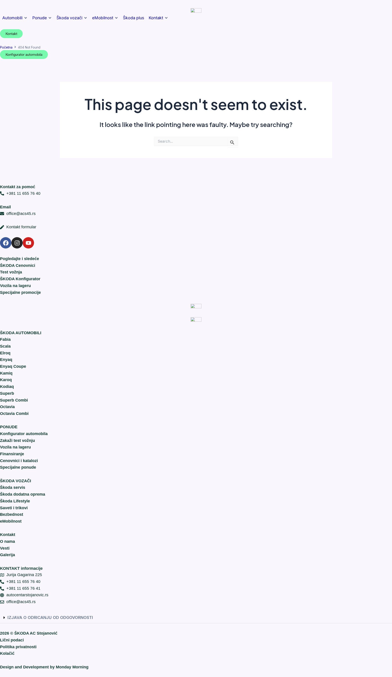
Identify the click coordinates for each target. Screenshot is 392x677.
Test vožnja (11, 272)
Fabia (5, 339)
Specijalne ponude (18, 467)
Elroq (5, 353)
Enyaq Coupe (13, 366)
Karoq (6, 379)
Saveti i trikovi (14, 508)
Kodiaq (7, 386)
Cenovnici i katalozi (19, 460)
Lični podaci (12, 640)
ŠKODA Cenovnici (17, 265)
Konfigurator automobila (24, 433)
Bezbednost (11, 514)
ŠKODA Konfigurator (20, 279)
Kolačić (7, 653)
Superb (7, 393)
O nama (7, 541)
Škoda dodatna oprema (22, 494)
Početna (6, 47)
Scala (5, 346)
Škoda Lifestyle (15, 501)
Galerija (7, 555)
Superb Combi (14, 400)
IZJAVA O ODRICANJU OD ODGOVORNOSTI (50, 617)
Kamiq (6, 373)
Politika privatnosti (18, 647)
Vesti (5, 548)
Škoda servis (12, 487)
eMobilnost (11, 521)
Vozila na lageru (15, 285)
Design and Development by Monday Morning (44, 667)
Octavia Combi (14, 413)
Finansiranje (12, 454)
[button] (15, 17)
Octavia (7, 406)
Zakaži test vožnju (17, 440)
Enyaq (6, 359)
